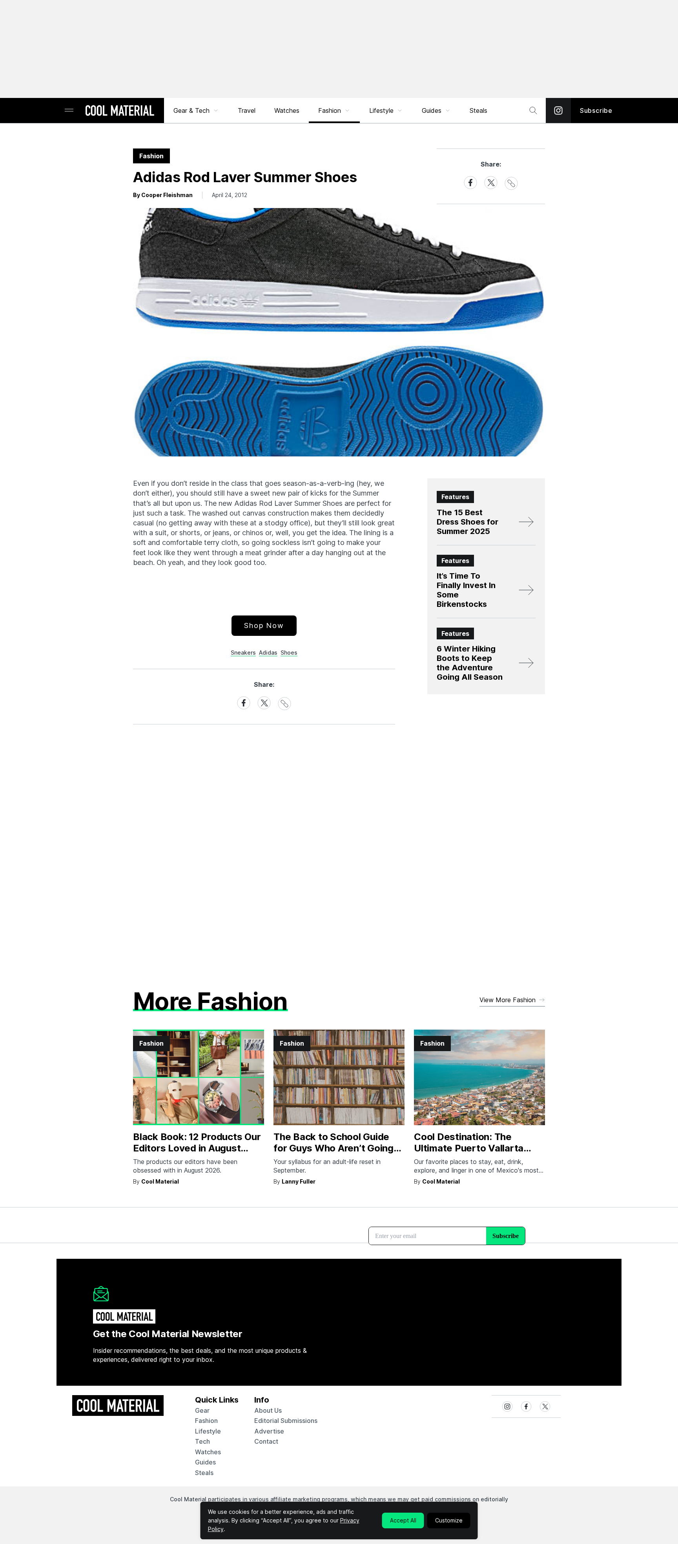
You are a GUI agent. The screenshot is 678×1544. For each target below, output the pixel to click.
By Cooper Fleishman (163, 195)
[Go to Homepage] (120, 111)
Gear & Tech (191, 110)
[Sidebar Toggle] (69, 111)
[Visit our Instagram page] (558, 110)
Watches (286, 110)
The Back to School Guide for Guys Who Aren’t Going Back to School (333, 1148)
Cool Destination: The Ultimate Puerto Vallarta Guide (468, 1148)
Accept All (403, 1520)
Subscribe (596, 110)
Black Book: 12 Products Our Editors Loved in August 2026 (197, 1148)
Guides (431, 110)
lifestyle (208, 1431)
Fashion (329, 110)
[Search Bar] (533, 110)
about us (268, 1410)
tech (202, 1441)
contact (266, 1441)
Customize (449, 1520)
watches (208, 1452)
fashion (206, 1421)
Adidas (268, 652)
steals (478, 110)
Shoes (289, 652)
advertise (269, 1431)
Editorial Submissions (285, 1421)
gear (202, 1410)
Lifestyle (381, 110)
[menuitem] (196, 110)
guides (205, 1462)
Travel (246, 110)
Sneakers (243, 652)
